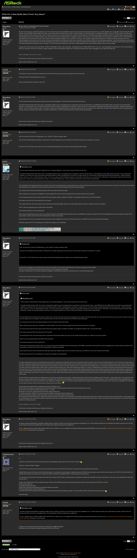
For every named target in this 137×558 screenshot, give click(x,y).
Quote (127, 26)
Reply (133, 26)
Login (133, 9)
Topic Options (130, 22)
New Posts (129, 7)
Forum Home (7, 7)
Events (121, 9)
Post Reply (5, 18)
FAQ (110, 9)
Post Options (112, 26)
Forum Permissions (130, 549)
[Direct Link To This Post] (19, 26)
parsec (5, 161)
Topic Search (121, 22)
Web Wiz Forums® (69, 552)
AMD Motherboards (26, 7)
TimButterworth (8, 454)
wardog (5, 70)
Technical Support (15, 7)
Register (128, 9)
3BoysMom (7, 26)
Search (115, 9)
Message (21, 22)
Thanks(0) (121, 26)
